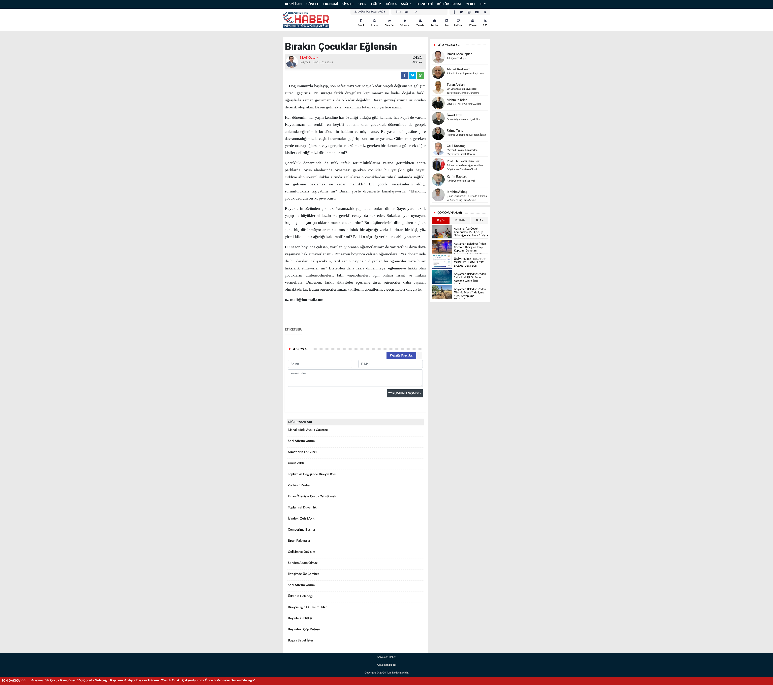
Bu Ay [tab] (479, 220)
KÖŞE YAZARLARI (448, 45)
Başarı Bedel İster (300, 640)
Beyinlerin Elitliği (300, 618)
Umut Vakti (296, 463)
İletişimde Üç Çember (303, 574)
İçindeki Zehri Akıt (301, 518)
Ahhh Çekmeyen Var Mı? (461, 181)
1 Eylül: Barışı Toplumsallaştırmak (465, 73)
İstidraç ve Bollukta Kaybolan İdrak (466, 135)
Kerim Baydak (457, 176)
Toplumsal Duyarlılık (302, 507)
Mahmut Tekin (457, 100)
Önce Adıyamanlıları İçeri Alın (463, 119)
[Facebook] (454, 12)
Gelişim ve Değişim (301, 551)
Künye (472, 25)
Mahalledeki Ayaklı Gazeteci (308, 429)
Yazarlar (420, 25)
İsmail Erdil (454, 115)
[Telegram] (484, 12)
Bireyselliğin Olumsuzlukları (308, 607)
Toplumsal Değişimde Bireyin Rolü (312, 474)
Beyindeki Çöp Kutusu (304, 629)
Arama (374, 25)
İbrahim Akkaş (457, 191)
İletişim (458, 25)
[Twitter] (461, 12)
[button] (483, 4)
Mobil (361, 25)
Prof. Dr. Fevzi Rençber (463, 161)
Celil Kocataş (456, 146)
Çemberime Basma (301, 529)
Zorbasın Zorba (299, 485)
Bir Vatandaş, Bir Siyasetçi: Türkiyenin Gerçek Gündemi (463, 91)
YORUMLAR (300, 349)
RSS (485, 25)
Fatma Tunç (455, 130)
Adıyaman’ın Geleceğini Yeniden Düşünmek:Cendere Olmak (465, 167)
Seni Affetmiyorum (301, 441)
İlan (446, 25)
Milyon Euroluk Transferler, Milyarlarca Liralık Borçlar (462, 152)
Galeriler (390, 25)
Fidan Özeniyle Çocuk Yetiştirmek (312, 496)
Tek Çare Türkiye (456, 58)
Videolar (405, 25)
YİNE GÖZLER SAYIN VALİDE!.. (465, 104)
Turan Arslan (456, 84)
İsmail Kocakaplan (459, 54)
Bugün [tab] (440, 220)
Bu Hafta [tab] (460, 220)
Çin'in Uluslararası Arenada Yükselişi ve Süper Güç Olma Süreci (467, 198)
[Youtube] (477, 12)
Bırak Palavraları (299, 540)
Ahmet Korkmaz (458, 69)
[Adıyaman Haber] (306, 19)
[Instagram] (469, 12)
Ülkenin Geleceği (300, 596)
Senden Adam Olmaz (302, 562)
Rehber (435, 25)
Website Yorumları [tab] (401, 355)
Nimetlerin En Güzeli (302, 452)
